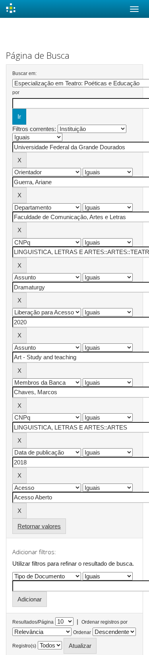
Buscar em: (24, 73)
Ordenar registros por (104, 622)
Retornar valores (39, 526)
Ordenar (82, 632)
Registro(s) (24, 646)
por (15, 92)
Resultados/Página (33, 622)
